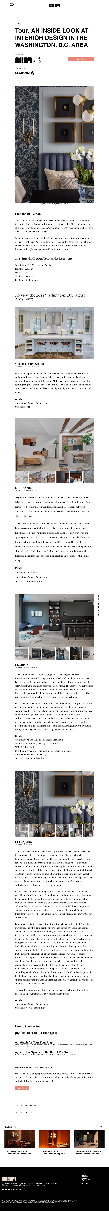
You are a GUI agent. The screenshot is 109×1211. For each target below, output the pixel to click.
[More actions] (92, 23)
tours (27, 1100)
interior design (20, 1100)
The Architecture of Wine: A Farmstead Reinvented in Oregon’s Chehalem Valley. (88, 1152)
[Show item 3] (48, 477)
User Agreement (68, 1200)
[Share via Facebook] (16, 1112)
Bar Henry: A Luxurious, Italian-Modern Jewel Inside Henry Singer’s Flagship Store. (19, 1152)
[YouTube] (98, 610)
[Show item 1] (21, 477)
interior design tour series (51, 1100)
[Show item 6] (89, 477)
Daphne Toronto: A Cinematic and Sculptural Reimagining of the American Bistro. (53, 1152)
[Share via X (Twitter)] (21, 1112)
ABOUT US (84, 1175)
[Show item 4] (62, 477)
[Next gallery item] (91, 444)
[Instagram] (98, 596)
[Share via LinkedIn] (27, 1112)
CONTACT (84, 1181)
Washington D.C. (36, 1100)
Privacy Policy (12, 1201)
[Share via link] (32, 1112)
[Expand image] (54, 444)
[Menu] (12, 4)
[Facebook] (98, 601)
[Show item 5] (76, 477)
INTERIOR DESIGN (22, 1105)
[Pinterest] (98, 615)
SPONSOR (84, 1178)
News (38, 1105)
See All (102, 1127)
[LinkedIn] (98, 607)
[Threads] (98, 599)
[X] (98, 604)
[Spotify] (98, 612)
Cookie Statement (22, 1201)
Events (32, 1105)
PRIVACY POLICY (86, 1179)
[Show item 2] (35, 477)
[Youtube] (17, 1189)
